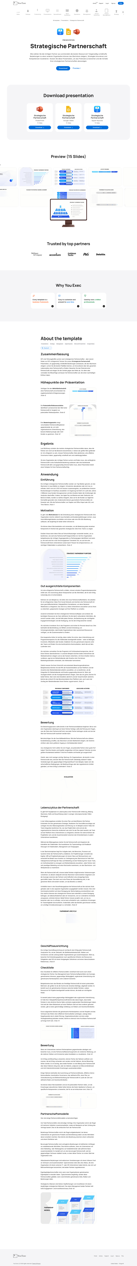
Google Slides (90, 343)
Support (101, 3)
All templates (56, 20)
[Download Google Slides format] (68, 31)
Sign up (113, 3)
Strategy (52, 343)
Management (60, 343)
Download (63, 68)
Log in (107, 3)
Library (101, 1256)
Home (95, 1256)
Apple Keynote (68, 343)
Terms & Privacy (36, 1263)
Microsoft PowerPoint (79, 343)
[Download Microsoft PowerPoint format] (76, 31)
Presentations (64, 20)
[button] (46, 348)
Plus (120, 3)
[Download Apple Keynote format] (60, 31)
